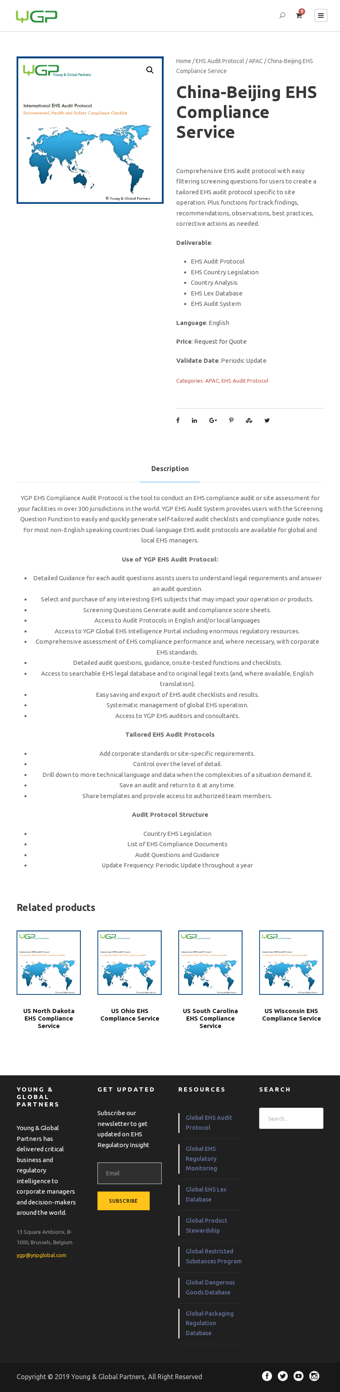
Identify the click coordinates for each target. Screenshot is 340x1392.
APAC (256, 61)
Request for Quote (220, 341)
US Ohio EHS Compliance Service (129, 1014)
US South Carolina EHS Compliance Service (210, 1018)
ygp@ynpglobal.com (41, 1255)
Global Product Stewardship (206, 1225)
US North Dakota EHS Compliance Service (49, 1018)
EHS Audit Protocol (220, 61)
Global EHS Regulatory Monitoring (201, 1158)
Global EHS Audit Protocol (209, 1122)
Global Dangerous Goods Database (210, 1287)
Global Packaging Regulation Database (210, 1323)
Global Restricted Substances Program (214, 1256)
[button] (150, 70)
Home (183, 61)
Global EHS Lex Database (206, 1194)
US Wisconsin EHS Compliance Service (291, 1014)
